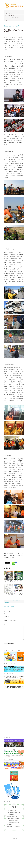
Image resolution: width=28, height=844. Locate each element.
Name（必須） (8, 616)
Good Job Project (9, 15)
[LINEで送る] (13, 562)
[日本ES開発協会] (14, 4)
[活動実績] (14, 739)
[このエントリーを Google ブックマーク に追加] (16, 562)
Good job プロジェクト (12, 26)
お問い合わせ (8, 20)
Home (6, 11)
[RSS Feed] (16, 838)
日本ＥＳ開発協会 (8, 13)
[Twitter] (12, 838)
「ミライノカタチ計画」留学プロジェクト (14, 17)
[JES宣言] (14, 817)
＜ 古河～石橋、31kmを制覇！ (9, 606)
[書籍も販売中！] (14, 762)
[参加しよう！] (14, 679)
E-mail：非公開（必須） (10, 620)
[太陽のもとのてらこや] (14, 653)
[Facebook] (14, 838)
